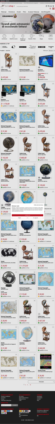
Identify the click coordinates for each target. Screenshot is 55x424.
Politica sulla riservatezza (38, 204)
